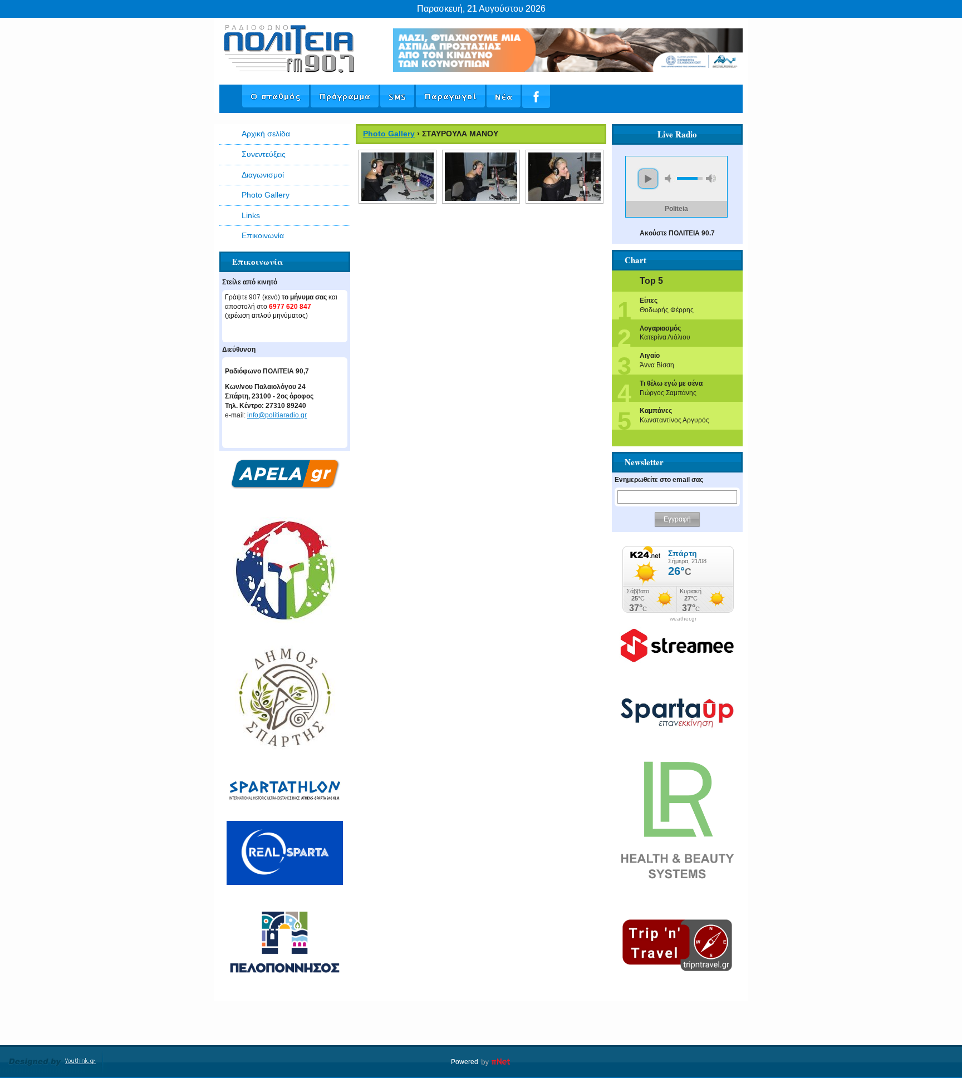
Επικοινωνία (263, 235)
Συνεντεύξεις (264, 154)
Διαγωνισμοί (263, 174)
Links (251, 215)
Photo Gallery (265, 194)
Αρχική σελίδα (266, 133)
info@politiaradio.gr (277, 415)
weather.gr (683, 619)
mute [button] (670, 178)
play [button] (648, 179)
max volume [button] (711, 178)
